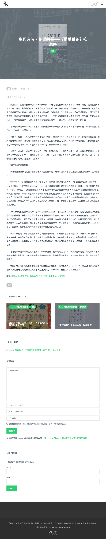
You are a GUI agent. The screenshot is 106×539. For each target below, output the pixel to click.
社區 (41, 276)
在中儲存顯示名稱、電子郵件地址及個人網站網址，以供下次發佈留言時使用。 (38, 424)
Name (8, 467)
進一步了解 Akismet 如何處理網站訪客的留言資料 (65, 438)
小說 (18, 276)
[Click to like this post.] (31, 89)
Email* (8, 477)
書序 (52, 51)
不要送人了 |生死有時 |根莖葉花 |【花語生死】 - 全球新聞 (37, 350)
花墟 (46, 276)
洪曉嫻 (14, 89)
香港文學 (61, 276)
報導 (13, 276)
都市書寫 (52, 276)
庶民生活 (25, 276)
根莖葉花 (34, 276)
